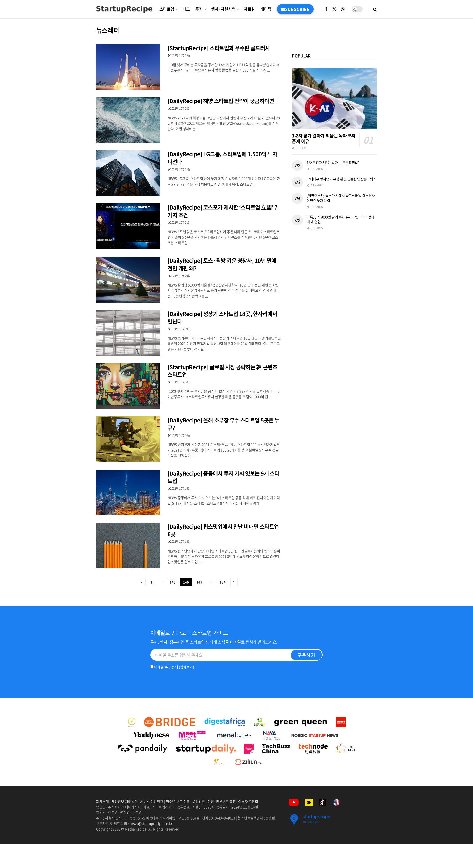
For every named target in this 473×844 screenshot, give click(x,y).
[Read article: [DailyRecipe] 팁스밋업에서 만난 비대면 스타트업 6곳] (128, 546)
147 (199, 582)
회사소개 (103, 801)
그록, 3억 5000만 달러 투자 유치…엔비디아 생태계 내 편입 (341, 219)
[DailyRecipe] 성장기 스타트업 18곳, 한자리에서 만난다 (222, 317)
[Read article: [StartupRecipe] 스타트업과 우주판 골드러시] (128, 67)
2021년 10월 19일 (180, 329)
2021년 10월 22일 (180, 169)
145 (173, 582)
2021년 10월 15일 (180, 488)
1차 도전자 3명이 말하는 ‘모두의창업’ (333, 162)
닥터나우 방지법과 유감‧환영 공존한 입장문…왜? (341, 178)
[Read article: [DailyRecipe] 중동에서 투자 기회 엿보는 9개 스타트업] (128, 492)
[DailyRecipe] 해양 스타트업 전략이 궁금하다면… (223, 101)
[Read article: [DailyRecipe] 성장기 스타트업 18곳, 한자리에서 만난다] (128, 333)
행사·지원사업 (223, 9)
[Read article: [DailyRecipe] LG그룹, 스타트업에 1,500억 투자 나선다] (128, 173)
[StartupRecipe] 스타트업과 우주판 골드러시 (219, 48)
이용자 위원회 (248, 801)
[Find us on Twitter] (334, 9)
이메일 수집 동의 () (173, 666)
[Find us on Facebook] (326, 9)
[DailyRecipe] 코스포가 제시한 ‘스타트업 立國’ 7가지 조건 (223, 211)
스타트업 (166, 9)
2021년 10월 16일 (180, 435)
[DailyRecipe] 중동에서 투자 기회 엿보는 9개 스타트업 (223, 477)
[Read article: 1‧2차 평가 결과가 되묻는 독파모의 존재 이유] (334, 98)
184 (223, 582)
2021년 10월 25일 (180, 55)
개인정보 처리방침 (124, 801)
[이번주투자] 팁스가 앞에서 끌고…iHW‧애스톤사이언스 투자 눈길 (341, 198)
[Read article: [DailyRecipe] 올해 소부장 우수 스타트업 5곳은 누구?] (128, 439)
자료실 (249, 9)
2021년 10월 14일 (180, 542)
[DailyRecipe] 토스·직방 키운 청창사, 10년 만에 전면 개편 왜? (222, 264)
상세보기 (186, 666)
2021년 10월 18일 (180, 382)
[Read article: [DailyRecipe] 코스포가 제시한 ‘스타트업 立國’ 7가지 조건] (128, 226)
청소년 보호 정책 (178, 801)
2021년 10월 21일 (180, 222)
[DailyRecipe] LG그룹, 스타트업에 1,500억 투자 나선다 (222, 158)
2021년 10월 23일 (180, 108)
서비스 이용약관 (151, 801)
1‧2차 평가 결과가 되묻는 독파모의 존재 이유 (323, 138)
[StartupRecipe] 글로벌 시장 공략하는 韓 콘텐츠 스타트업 (222, 370)
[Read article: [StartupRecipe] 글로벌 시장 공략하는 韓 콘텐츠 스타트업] (128, 386)
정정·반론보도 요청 (221, 801)
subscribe (297, 9)
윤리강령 (198, 801)
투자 (199, 9)
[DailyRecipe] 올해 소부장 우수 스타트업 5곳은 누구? (223, 424)
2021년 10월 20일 (180, 276)
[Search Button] (375, 9)
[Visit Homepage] (124, 9)
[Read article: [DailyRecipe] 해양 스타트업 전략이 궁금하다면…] (128, 120)
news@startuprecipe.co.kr (151, 823)
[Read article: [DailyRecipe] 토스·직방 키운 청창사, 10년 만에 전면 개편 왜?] (128, 280)
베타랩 (265, 9)
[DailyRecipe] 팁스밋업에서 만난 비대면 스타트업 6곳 (223, 530)
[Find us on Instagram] (343, 9)
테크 (186, 9)
